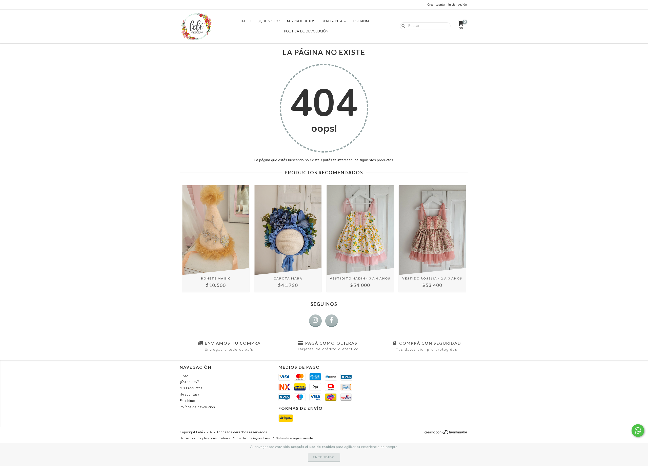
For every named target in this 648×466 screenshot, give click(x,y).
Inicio (246, 21)
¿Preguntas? (334, 21)
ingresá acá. (262, 438)
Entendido (324, 457)
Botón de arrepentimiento (294, 438)
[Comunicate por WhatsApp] (638, 430)
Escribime (362, 21)
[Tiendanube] (446, 434)
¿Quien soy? (269, 21)
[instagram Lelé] (315, 320)
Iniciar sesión (457, 5)
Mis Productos (301, 21)
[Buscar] (402, 26)
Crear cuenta (436, 5)
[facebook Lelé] (331, 320)
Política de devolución (306, 31)
